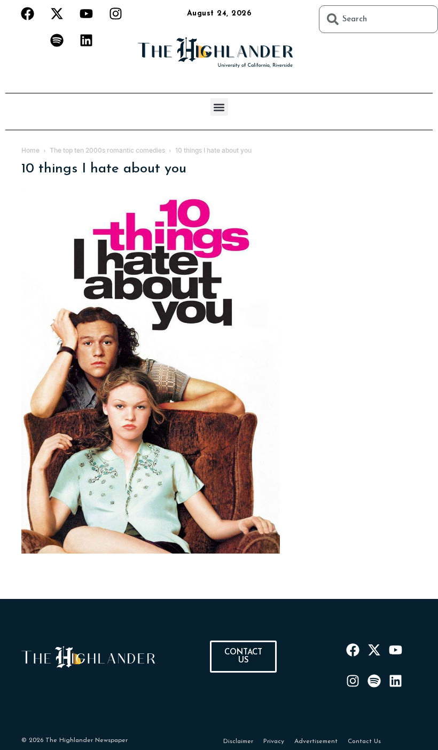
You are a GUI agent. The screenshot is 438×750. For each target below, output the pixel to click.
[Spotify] (56, 40)
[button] (219, 107)
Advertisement (316, 741)
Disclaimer (238, 741)
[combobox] (378, 19)
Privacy (273, 741)
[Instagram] (115, 13)
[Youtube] (86, 13)
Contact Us (364, 741)
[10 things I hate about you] (150, 552)
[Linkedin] (86, 40)
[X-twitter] (56, 13)
